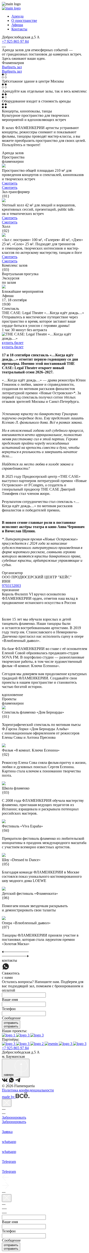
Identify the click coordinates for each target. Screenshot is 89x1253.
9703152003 (11, 586)
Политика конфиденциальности (28, 1090)
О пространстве (24, 21)
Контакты (19, 29)
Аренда (17, 16)
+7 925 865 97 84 (15, 41)
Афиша (17, 25)
